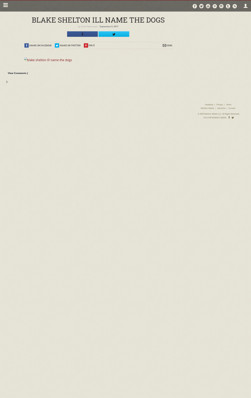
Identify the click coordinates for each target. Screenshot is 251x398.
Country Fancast (39, 5)
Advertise (221, 108)
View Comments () (17, 77)
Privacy (220, 104)
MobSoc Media (207, 108)
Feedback (209, 104)
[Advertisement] (219, 36)
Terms (228, 104)
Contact (232, 108)
